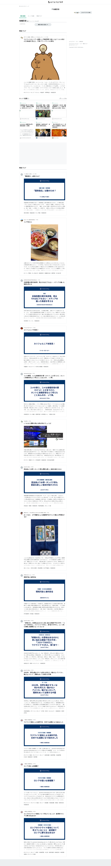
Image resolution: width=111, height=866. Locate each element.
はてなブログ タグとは (73, 43)
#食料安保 (61, 802)
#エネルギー (52, 711)
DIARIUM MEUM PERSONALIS (30, 280)
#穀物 (56, 802)
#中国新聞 (26, 613)
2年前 (30, 421)
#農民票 (53, 273)
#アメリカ (33, 711)
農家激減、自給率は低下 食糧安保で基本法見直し (43, 125)
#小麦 (25, 757)
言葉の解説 (22, 16)
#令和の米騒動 (39, 366)
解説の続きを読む (42, 24)
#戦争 (31, 663)
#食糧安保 (53, 92)
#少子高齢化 (46, 568)
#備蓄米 (26, 366)
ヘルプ (80, 43)
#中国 (42, 711)
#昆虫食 (26, 505)
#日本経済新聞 (50, 460)
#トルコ (37, 92)
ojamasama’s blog (27, 373)
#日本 (46, 711)
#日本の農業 (34, 568)
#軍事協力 (47, 92)
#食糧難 (46, 802)
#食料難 (35, 757)
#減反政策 (32, 212)
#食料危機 (46, 755)
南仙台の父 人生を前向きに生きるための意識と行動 (35, 512)
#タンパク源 (48, 505)
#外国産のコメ (44, 414)
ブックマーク (23, 103)
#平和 (25, 713)
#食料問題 (52, 755)
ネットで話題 (31, 16)
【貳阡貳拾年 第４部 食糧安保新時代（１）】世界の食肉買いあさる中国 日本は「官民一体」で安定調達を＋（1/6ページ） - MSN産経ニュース (59, 106)
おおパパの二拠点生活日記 (29, 219)
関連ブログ (39, 16)
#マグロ (26, 460)
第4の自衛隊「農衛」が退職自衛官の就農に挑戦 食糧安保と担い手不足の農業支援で (43, 106)
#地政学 (42, 92)
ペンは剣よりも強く (28, 173)
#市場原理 (37, 460)
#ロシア (38, 711)
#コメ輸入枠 (35, 273)
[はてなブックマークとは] (28, 98)
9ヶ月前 (34, 173)
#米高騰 (26, 320)
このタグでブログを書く (86, 12)
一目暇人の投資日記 (28, 719)
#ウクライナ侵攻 (28, 755)
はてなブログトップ (73, 45)
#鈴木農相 (26, 212)
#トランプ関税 (27, 273)
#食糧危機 (51, 802)
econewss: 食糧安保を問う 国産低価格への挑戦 (27, 125)
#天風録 (32, 613)
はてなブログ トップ (25, 6)
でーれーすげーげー (28, 327)
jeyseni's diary (27, 466)
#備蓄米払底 (47, 273)
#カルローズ (32, 366)
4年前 (32, 620)
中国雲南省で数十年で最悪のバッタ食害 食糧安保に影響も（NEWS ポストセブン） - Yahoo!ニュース (27, 106)
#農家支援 (37, 414)
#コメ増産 (37, 212)
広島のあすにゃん (27, 574)
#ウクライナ (27, 92)
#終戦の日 (26, 663)
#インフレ (31, 320)
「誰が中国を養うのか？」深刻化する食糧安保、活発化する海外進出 (59, 126)
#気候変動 (40, 568)
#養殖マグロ (32, 460)
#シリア (33, 92)
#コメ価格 (32, 414)
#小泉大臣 (58, 273)
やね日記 (25, 421)
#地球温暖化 (41, 505)
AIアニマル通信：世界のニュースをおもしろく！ (34, 37)
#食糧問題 (58, 755)
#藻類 (30, 505)
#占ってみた (27, 568)
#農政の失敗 (52, 414)
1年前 (37, 219)
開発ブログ (85, 43)
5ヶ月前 (46, 37)
